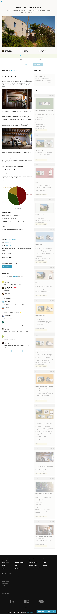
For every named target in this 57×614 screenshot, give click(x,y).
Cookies (3, 590)
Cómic (16, 564)
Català (8, 72)
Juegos (17, 567)
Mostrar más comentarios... (17, 350)
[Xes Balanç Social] (28, 601)
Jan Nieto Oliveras (8, 51)
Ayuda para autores (19, 576)
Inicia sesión (15, 276)
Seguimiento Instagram (11, 239)
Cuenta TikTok (8, 242)
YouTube (45, 564)
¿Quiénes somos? (33, 565)
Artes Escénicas (5, 562)
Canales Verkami (32, 564)
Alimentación (4, 560)
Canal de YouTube (9, 236)
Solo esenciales (41, 611)
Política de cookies (30, 612)
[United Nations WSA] (42, 601)
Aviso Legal (4, 587)
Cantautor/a (25, 51)
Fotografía (4, 567)
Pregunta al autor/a (7, 266)
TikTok (44, 567)
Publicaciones (18, 568)
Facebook (45, 560)
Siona (6, 328)
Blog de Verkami (32, 560)
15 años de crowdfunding (34, 567)
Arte (16, 560)
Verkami (28, 2)
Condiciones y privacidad (6, 585)
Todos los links (9, 245)
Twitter (44, 562)
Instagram (45, 565)
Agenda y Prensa (33, 562)
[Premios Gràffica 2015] (15, 601)
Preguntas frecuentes (6, 576)
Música (3, 568)
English (10, 72)
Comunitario (4, 564)
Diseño (3, 565)
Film (16, 565)
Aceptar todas (51, 611)
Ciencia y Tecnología (19, 562)
